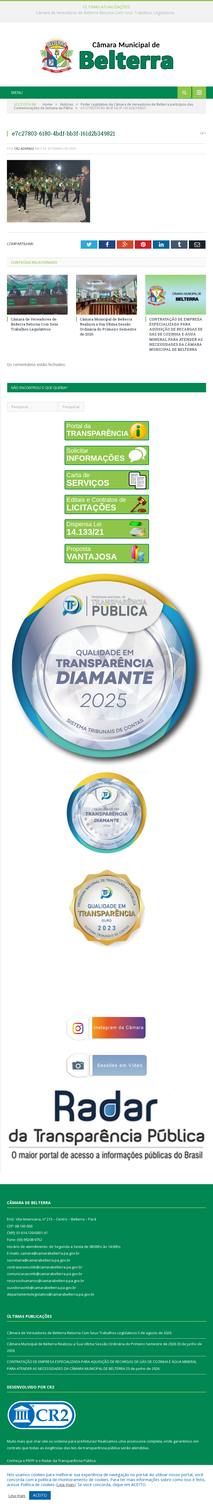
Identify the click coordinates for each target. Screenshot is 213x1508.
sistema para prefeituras (75, 1441)
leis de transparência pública (95, 1447)
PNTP (30, 1460)
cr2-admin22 (24, 148)
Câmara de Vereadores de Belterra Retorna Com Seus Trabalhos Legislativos (34, 324)
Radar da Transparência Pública (69, 1460)
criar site (41, 1441)
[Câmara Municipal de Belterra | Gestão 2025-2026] (106, 55)
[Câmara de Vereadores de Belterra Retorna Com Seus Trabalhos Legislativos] (37, 294)
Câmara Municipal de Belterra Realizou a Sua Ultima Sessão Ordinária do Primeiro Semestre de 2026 (105, 12)
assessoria (136, 1441)
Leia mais (65, 1484)
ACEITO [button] (40, 1495)
